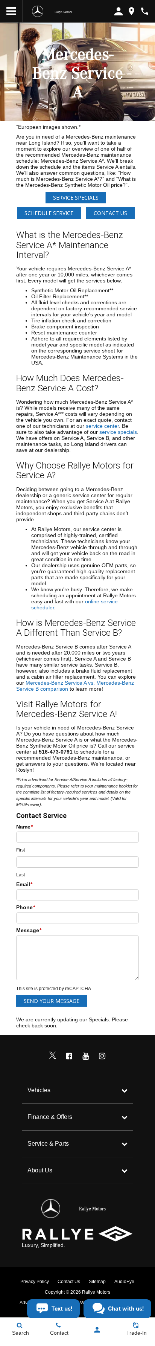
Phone (25, 907)
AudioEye (124, 1281)
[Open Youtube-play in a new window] (85, 1056)
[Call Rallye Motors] (144, 11)
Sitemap (97, 1281)
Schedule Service (48, 213)
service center (102, 426)
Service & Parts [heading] (48, 1143)
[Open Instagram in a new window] (102, 1056)
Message (28, 930)
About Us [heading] (39, 1170)
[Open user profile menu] (97, 1330)
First (20, 850)
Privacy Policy (34, 1281)
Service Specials (76, 197)
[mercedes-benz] (37, 11)
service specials (118, 432)
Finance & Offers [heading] (49, 1117)
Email (24, 884)
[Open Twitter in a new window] (52, 1056)
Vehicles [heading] (38, 1090)
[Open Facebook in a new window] (69, 1056)
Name (24, 827)
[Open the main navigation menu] (11, 11)
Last (20, 874)
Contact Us (110, 213)
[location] (131, 11)
